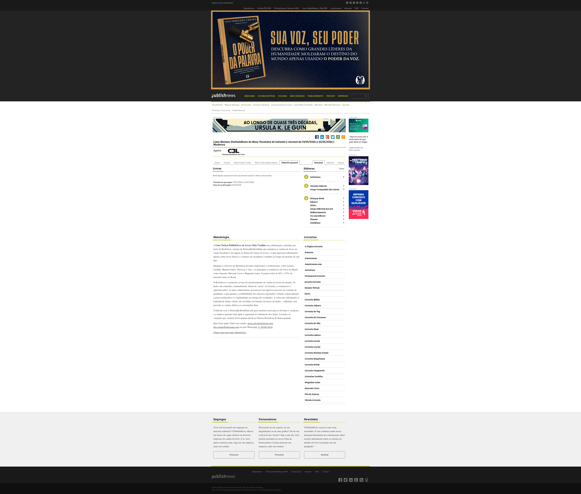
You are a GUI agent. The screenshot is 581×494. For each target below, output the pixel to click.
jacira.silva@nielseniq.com (260, 323)
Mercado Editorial (332, 104)
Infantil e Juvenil (289, 162)
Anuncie (348, 8)
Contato (364, 8)
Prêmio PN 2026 (264, 8)
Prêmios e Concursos (221, 110)
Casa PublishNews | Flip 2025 (314, 8)
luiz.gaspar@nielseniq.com (226, 327)
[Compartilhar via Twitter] (332, 138)
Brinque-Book (317, 198)
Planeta (314, 219)
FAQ (356, 8)
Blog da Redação (232, 104)
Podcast (330, 96)
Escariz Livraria (313, 281)
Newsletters (249, 8)
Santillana (315, 222)
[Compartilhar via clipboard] (343, 138)
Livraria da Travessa (315, 317)
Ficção (227, 162)
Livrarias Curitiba (314, 376)
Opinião (345, 104)
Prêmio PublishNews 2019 (277, 471)
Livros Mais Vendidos (303, 104)
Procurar (233, 454)
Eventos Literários (261, 104)
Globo (313, 205)
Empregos (343, 96)
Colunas (282, 96)
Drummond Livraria (315, 275)
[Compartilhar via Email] (338, 138)
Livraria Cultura (313, 305)
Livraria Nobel (312, 364)
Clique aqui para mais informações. (230, 332)
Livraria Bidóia (312, 299)
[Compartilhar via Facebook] (316, 138)
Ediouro (314, 201)
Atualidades (217, 104)
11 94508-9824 (265, 327)
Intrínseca (315, 176)
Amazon (309, 252)
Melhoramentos (318, 212)
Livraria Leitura (313, 334)
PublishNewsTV (315, 96)
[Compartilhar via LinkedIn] (322, 138)
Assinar (325, 454)
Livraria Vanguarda (315, 370)
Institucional (335, 8)
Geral (217, 162)
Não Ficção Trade (242, 162)
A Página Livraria (314, 246)
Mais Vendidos (297, 96)
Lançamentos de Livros (281, 104)
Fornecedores (267, 419)
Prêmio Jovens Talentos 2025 (286, 8)
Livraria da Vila (312, 323)
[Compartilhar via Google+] (327, 138)
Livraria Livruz (312, 340)
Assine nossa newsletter (222, 3)
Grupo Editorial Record (321, 208)
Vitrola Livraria (312, 399)
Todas (341, 168)
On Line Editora (317, 215)
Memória (319, 104)
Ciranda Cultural (318, 185)
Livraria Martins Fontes (316, 352)
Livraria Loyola (312, 346)
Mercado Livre (312, 388)
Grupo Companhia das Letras (324, 189)
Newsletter (311, 419)
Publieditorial (238, 110)
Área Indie (250, 96)
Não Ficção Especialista (266, 162)
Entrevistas (246, 104)
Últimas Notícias (266, 96)
